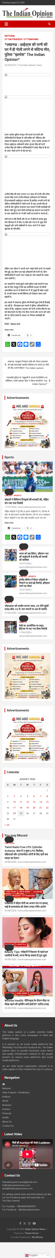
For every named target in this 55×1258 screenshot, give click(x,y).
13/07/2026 (25, 589)
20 (34, 807)
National (10, 36)
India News (24, 892)
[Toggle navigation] (6, 24)
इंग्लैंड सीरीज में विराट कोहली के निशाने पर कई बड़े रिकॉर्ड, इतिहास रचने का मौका (34, 583)
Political (10, 843)
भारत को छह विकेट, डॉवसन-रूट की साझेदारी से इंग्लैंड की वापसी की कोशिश (34, 556)
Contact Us (8, 1125)
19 (27, 807)
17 (14, 807)
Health (5, 1117)
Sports (9, 457)
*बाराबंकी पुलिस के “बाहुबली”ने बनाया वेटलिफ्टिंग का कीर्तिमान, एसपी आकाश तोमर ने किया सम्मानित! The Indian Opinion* (26, 380)
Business (6, 1105)
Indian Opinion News (35, 1229)
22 (47, 807)
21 (40, 807)
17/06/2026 (25, 632)
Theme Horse (31, 1233)
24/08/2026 (10, 862)
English (33, 1255)
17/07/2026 (10, 507)
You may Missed (15, 835)
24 (14, 813)
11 (21, 802)
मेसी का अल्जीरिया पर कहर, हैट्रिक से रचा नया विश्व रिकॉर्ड (33, 627)
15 (47, 802)
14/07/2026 (25, 563)
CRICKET (9, 496)
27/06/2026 (10, 613)
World (5, 1100)
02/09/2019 (10, 65)
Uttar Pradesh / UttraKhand (21, 39)
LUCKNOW (37, 892)
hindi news (11, 892)
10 (14, 802)
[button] (9, 492)
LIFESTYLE (21, 944)
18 (21, 807)
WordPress (37, 1237)
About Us (7, 1121)
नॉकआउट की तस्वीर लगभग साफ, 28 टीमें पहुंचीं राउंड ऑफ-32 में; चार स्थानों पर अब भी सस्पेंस (27, 607)
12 (27, 802)
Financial (6, 1113)
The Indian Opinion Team (30, 65)
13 (34, 802)
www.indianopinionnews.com (32, 507)
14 (40, 802)
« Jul (7, 824)
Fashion (6, 1109)
